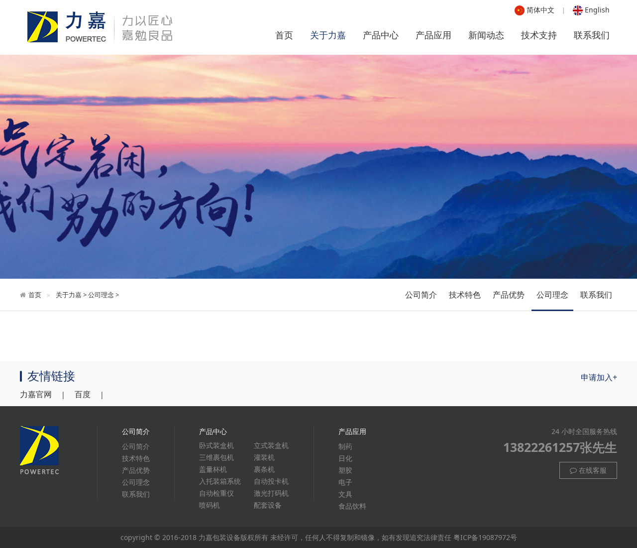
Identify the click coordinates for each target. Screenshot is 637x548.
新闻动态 (486, 35)
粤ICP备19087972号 (485, 537)
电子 (345, 482)
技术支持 (539, 35)
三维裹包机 (216, 457)
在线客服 (592, 470)
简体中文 (539, 9)
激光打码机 (271, 493)
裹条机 (264, 469)
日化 (345, 458)
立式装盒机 (271, 445)
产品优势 (509, 294)
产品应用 (433, 35)
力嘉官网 (36, 394)
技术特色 (465, 294)
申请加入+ (599, 377)
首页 (284, 35)
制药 (345, 446)
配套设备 (268, 505)
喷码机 (209, 505)
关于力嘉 (328, 35)
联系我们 (592, 35)
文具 (345, 494)
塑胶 (345, 470)
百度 (83, 394)
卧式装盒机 (216, 445)
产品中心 (381, 35)
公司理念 (101, 294)
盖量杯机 (213, 469)
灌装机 (264, 457)
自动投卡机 (271, 481)
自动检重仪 (216, 493)
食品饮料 (352, 506)
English (596, 9)
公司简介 (421, 294)
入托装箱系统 (220, 481)
